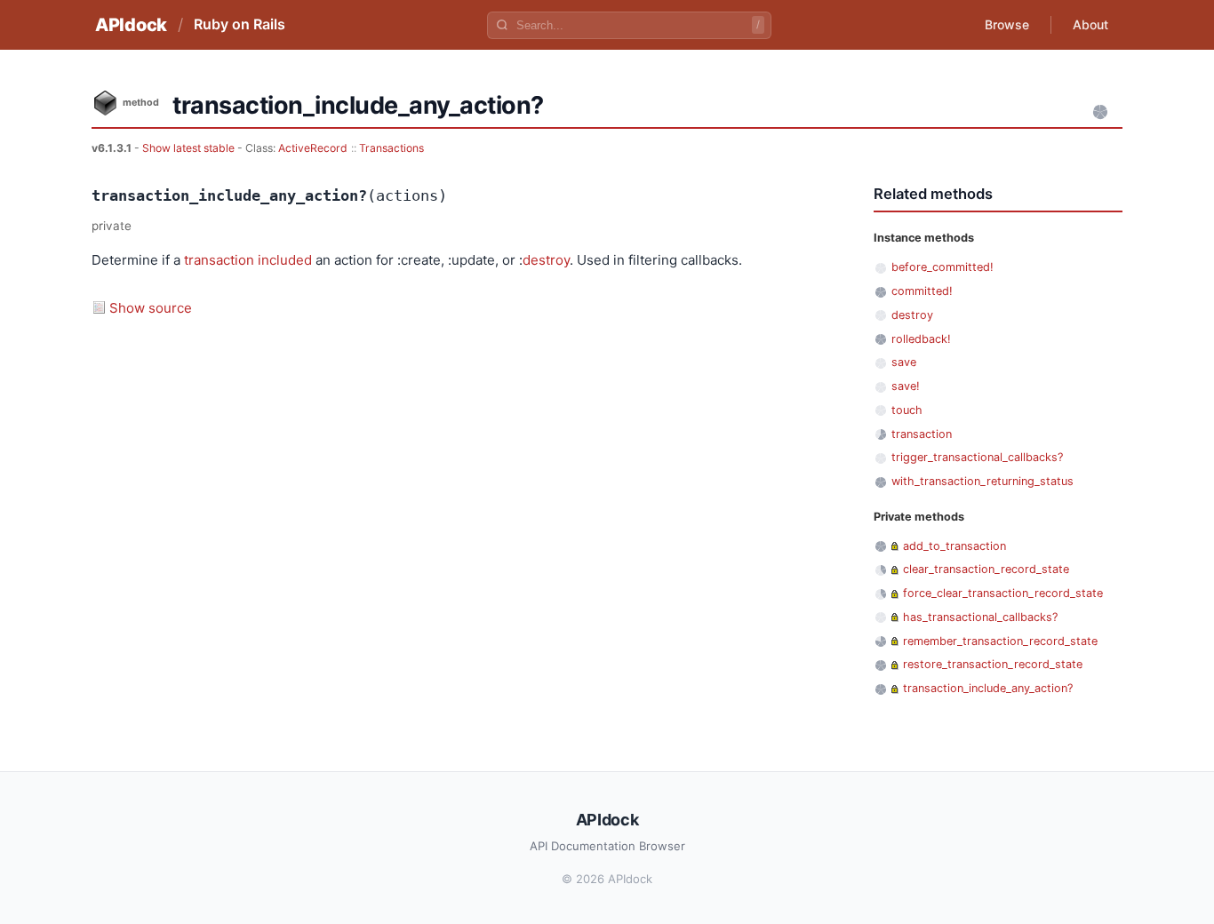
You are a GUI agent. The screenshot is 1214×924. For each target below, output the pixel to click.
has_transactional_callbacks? (980, 617)
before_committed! (942, 267)
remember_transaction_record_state (1000, 641)
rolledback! (921, 339)
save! (905, 386)
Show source (150, 307)
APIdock (131, 25)
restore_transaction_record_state (992, 664)
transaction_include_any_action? (988, 688)
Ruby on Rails (239, 24)
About (1090, 24)
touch (906, 410)
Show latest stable (189, 148)
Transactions (391, 148)
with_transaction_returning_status (982, 481)
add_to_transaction (954, 546)
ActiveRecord (312, 148)
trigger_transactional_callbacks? (977, 457)
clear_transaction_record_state (986, 569)
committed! (922, 291)
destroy (546, 259)
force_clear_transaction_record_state (1003, 593)
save (903, 362)
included (285, 259)
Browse (1007, 24)
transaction (219, 259)
